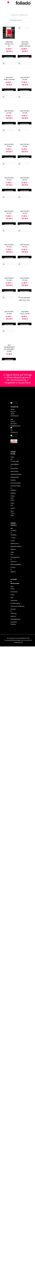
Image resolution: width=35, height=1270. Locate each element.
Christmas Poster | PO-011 (9, 44)
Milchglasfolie (14, 477)
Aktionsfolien (14, 471)
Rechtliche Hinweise (14, 623)
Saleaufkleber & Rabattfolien (14, 466)
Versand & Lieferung (13, 611)
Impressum (14, 600)
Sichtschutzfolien (14, 483)
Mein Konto (12, 588)
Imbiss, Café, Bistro (13, 498)
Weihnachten (14, 543)
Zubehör (13, 480)
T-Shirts (13, 538)
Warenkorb (14, 592)
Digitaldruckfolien (14, 546)
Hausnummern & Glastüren (14, 559)
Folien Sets (12, 504)
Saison (13, 508)
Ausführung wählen (8, 57)
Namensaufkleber (14, 564)
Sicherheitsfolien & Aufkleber (14, 488)
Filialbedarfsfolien (14, 474)
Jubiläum (13, 493)
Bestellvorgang (14, 603)
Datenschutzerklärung (14, 606)
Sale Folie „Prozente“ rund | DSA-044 (25, 44)
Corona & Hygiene (13, 569)
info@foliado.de (15, 426)
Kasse (12, 595)
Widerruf (13, 616)
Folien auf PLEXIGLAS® (14, 459)
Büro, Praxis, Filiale (13, 513)
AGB (12, 597)
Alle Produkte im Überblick (13, 531)
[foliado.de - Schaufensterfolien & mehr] (25, 2)
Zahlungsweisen (14, 619)
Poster (13, 541)
